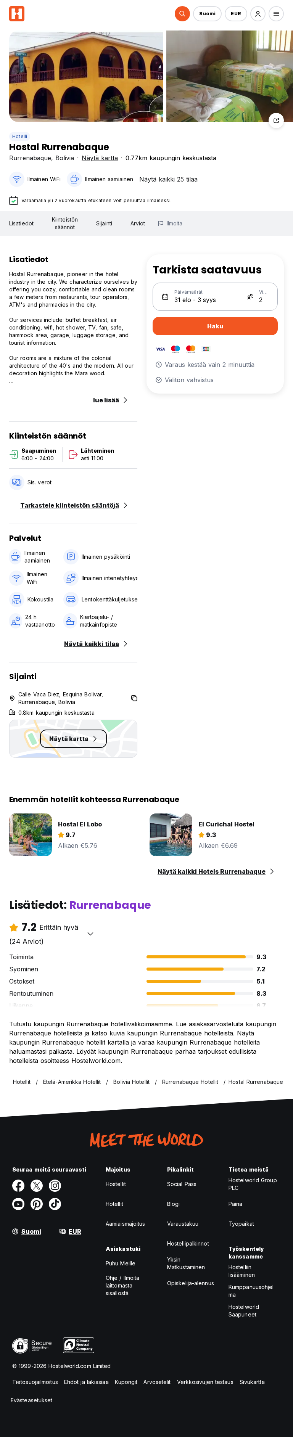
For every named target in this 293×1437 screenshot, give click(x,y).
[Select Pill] (182, 13)
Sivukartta (252, 1382)
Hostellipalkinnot (188, 1243)
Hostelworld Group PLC (253, 1184)
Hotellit (114, 1204)
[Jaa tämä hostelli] (276, 120)
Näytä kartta (100, 158)
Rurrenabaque (30, 158)
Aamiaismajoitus (125, 1223)
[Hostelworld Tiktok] (55, 1204)
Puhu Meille (120, 1263)
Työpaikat (241, 1223)
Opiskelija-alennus (190, 1283)
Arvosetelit (157, 1382)
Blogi (173, 1204)
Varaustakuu (182, 1223)
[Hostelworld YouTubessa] (18, 1204)
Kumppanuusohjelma (251, 1291)
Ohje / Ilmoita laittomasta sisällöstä (122, 1285)
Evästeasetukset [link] (32, 1400)
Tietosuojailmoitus (35, 1382)
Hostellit (116, 1184)
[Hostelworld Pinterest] (37, 1204)
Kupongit (126, 1382)
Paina (236, 1204)
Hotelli (19, 136)
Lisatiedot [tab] (21, 223)
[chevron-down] (90, 933)
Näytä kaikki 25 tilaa (168, 179)
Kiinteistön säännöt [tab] (65, 223)
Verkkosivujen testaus (205, 1382)
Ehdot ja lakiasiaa (86, 1382)
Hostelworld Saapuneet (244, 1311)
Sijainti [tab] (104, 223)
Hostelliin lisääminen (242, 1271)
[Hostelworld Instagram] (55, 1186)
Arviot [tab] (137, 223)
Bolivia (64, 158)
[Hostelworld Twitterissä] (37, 1186)
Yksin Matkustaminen (186, 1263)
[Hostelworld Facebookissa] (18, 1186)
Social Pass (181, 1184)
